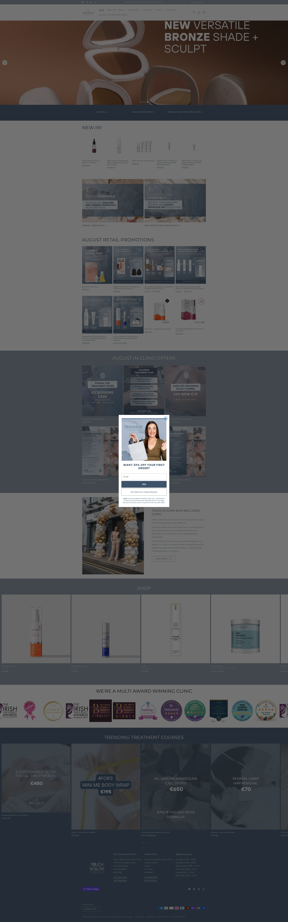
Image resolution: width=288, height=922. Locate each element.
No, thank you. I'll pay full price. (144, 492)
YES (144, 484)
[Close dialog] (166, 418)
